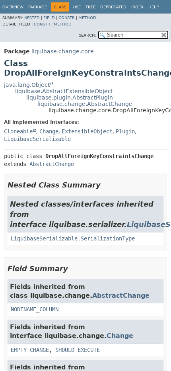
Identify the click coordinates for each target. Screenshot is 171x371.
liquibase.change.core (62, 51)
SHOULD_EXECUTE (77, 350)
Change (48, 131)
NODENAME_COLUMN (34, 309)
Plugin (125, 131)
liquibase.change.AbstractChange (84, 104)
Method (87, 18)
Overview (12, 7)
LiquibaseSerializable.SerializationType (73, 238)
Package (37, 7)
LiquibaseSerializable (37, 139)
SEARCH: (87, 35)
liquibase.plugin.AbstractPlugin (69, 97)
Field (49, 18)
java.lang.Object (27, 85)
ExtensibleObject (87, 131)
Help (153, 7)
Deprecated (113, 7)
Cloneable (18, 131)
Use (77, 7)
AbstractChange (51, 164)
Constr (66, 18)
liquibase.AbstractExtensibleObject (64, 91)
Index (137, 7)
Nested (32, 18)
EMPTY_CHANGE (30, 350)
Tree (90, 7)
